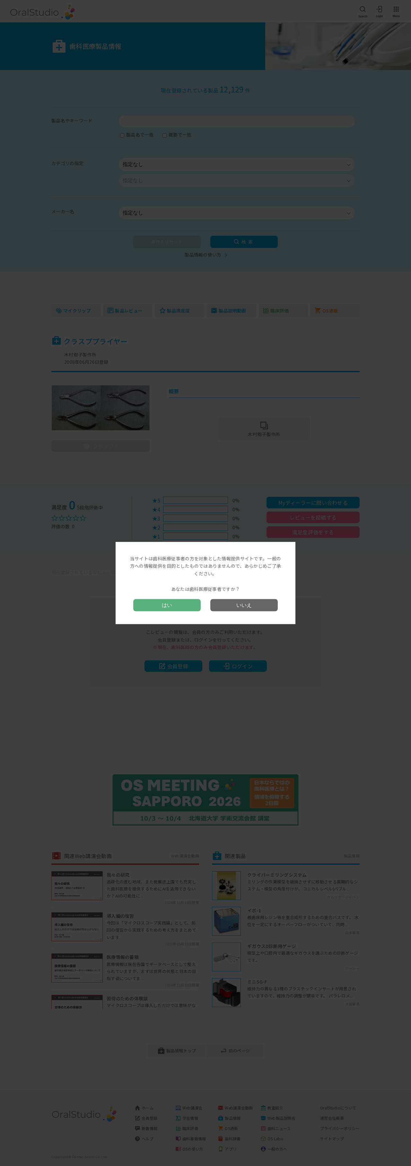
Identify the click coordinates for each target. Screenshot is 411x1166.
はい (167, 605)
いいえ (244, 605)
